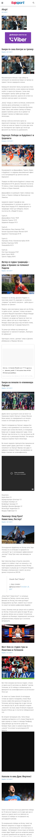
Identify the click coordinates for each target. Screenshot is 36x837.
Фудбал (4, 52)
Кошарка (4, 141)
